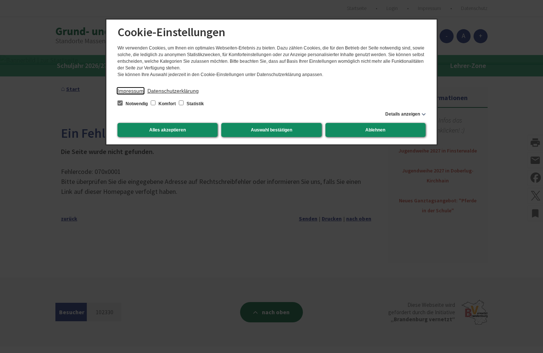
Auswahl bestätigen (271, 130)
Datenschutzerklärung (173, 91)
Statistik (194, 103)
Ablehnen (375, 130)
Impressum (130, 91)
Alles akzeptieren (167, 130)
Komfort (167, 103)
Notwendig (136, 103)
